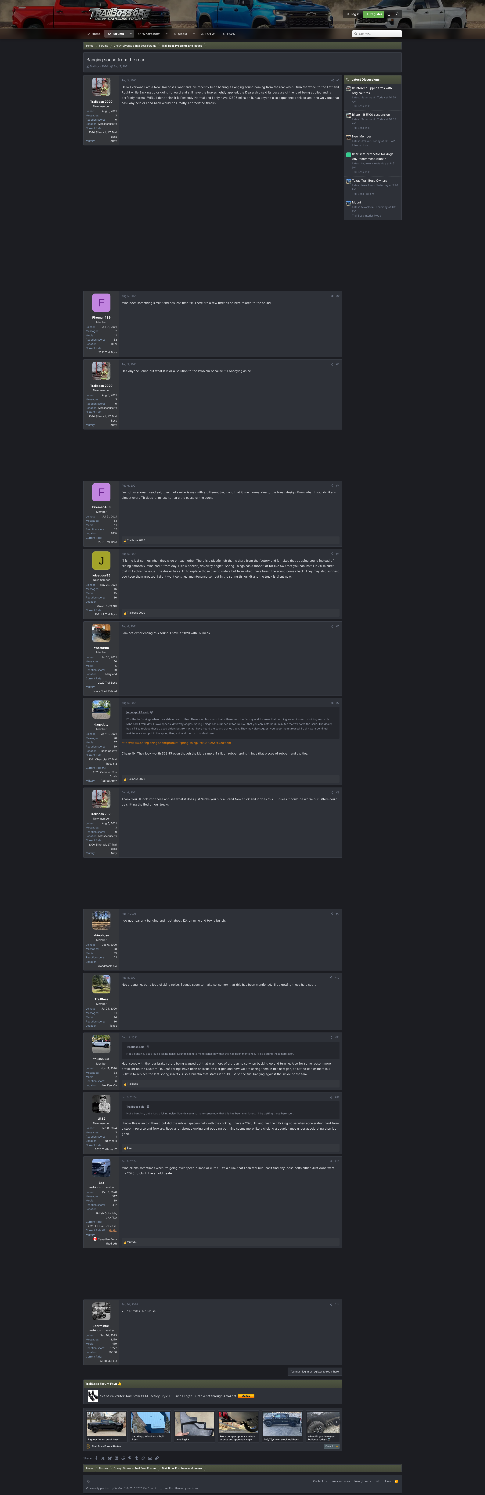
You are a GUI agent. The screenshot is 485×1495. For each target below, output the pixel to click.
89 (115, 1200)
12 (115, 1076)
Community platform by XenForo (122, 1488)
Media (182, 34)
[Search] (397, 14)
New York (111, 1140)
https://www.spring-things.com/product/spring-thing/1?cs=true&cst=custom (176, 743)
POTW (210, 34)
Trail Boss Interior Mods (366, 215)
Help (377, 1481)
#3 (338, 364)
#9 (338, 913)
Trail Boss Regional (363, 193)
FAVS (231, 34)
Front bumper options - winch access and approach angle (237, 1438)
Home (96, 34)
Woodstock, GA (107, 965)
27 (115, 742)
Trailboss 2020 (99, 66)
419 (114, 1343)
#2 (338, 296)
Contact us (320, 1481)
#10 (337, 977)
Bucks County (108, 750)
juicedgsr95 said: (137, 712)
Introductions (360, 145)
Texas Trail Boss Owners (369, 180)
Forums (118, 34)
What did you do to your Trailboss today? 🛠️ (322, 1438)
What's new (151, 34)
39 (115, 953)
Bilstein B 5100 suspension (371, 114)
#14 (337, 1304)
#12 (337, 1097)
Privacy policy (362, 1481)
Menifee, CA (109, 1085)
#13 (337, 1161)
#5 (338, 553)
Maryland (111, 674)
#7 (338, 702)
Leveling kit (182, 1439)
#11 (337, 1037)
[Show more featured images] (336, 1422)
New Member (361, 136)
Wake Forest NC (107, 606)
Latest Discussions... (367, 79)
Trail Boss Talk (361, 106)
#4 (338, 485)
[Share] (332, 80)
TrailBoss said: (135, 1046)
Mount (356, 202)
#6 (338, 626)
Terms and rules (340, 1481)
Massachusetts (107, 123)
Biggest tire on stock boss (103, 1439)
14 (115, 1017)
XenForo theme (174, 1488)
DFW (114, 343)
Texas (113, 1025)
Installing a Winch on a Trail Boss (147, 1438)
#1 (338, 80)
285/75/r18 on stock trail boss (281, 1439)
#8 (338, 792)
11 (115, 335)
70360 (113, 1352)
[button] (389, 14)
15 (115, 593)
